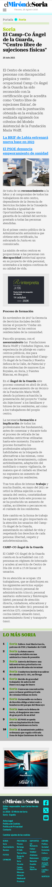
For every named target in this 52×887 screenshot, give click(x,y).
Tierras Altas (22, 853)
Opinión (7, 860)
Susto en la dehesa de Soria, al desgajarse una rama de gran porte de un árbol (24, 712)
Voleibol (33, 852)
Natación (33, 861)
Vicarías (20, 864)
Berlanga (20, 847)
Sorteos (45, 876)
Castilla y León (46, 859)
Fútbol (32, 849)
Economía (45, 850)
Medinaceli (21, 878)
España (45, 841)
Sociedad (45, 847)
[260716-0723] (26, 768)
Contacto (7, 829)
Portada (8, 19)
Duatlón (33, 864)
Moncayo (20, 872)
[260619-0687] (26, 289)
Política (45, 844)
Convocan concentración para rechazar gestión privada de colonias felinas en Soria (26, 692)
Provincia (22, 841)
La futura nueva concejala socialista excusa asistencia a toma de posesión (24, 654)
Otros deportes (33, 868)
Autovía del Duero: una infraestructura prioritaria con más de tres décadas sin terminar (26, 665)
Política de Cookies (11, 823)
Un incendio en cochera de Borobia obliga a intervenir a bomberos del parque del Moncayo (27, 702)
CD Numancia (34, 845)
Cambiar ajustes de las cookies (16, 835)
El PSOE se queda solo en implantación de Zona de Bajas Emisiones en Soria (24, 722)
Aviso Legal (8, 821)
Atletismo (33, 855)
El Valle (19, 850)
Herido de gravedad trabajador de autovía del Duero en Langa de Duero (23, 682)
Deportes (34, 841)
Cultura (45, 853)
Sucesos (6, 850)
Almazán (20, 875)
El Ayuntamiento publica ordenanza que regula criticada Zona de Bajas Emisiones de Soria (26, 733)
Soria (22, 19)
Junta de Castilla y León (45, 865)
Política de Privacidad (13, 826)
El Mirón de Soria (26, 5)
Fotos (6, 855)
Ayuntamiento (8, 847)
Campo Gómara (20, 868)
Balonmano (34, 858)
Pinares (20, 844)
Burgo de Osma (20, 857)
